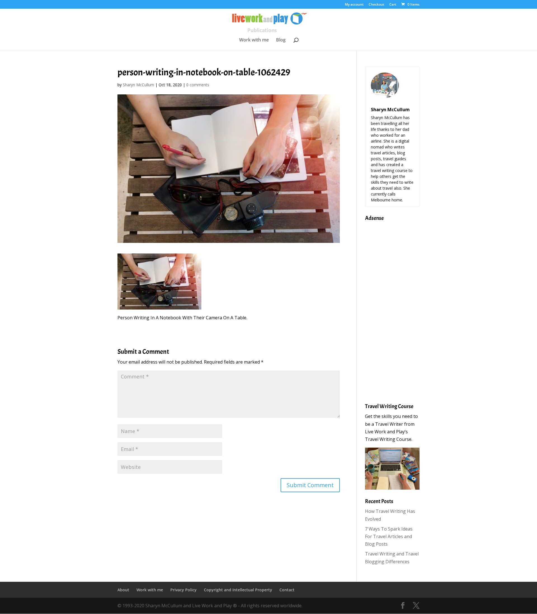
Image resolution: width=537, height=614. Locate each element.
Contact (287, 589)
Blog (281, 40)
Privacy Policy (183, 589)
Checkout (376, 5)
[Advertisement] (387, 308)
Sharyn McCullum (138, 84)
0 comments (197, 84)
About (123, 589)
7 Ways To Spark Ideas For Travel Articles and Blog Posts (389, 536)
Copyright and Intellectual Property (238, 589)
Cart (392, 5)
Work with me (254, 40)
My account (354, 5)
